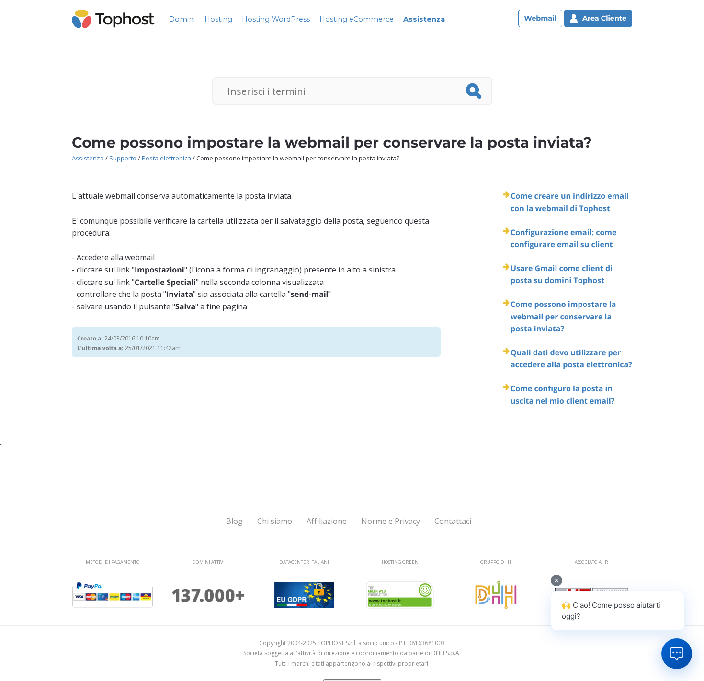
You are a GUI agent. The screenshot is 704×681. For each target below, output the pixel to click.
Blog (234, 521)
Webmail (540, 18)
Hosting (218, 19)
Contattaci (452, 521)
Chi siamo (274, 521)
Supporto (122, 158)
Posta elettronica (166, 158)
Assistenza (424, 19)
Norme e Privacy (390, 521)
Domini (182, 19)
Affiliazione (327, 521)
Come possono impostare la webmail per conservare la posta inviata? (563, 316)
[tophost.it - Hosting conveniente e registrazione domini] (113, 18)
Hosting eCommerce (356, 19)
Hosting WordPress (276, 19)
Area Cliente (604, 18)
